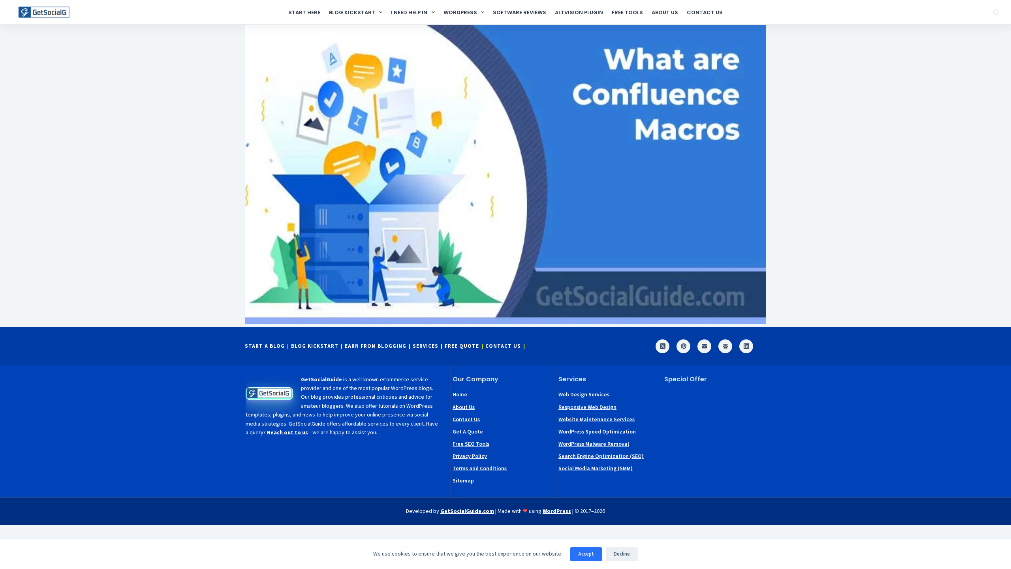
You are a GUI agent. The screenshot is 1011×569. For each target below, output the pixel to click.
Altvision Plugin (579, 12)
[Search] (996, 12)
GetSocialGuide (321, 380)
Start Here (304, 12)
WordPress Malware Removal (593, 444)
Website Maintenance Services (596, 420)
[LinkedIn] (746, 346)
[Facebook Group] (725, 346)
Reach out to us (287, 433)
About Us (665, 12)
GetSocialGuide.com (467, 511)
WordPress (460, 12)
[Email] (704, 346)
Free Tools (627, 12)
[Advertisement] (715, 439)
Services (425, 346)
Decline (622, 554)
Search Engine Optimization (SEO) (601, 456)
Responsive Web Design (587, 407)
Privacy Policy (470, 456)
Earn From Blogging (375, 346)
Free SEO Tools (471, 444)
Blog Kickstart (352, 12)
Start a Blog (265, 346)
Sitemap (463, 481)
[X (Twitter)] (662, 346)
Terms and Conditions (480, 469)
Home (460, 395)
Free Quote (462, 346)
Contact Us (705, 12)
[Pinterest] (683, 346)
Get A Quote (468, 432)
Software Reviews (519, 12)
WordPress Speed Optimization (597, 432)
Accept (586, 554)
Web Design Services (583, 395)
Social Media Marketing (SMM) (595, 469)
